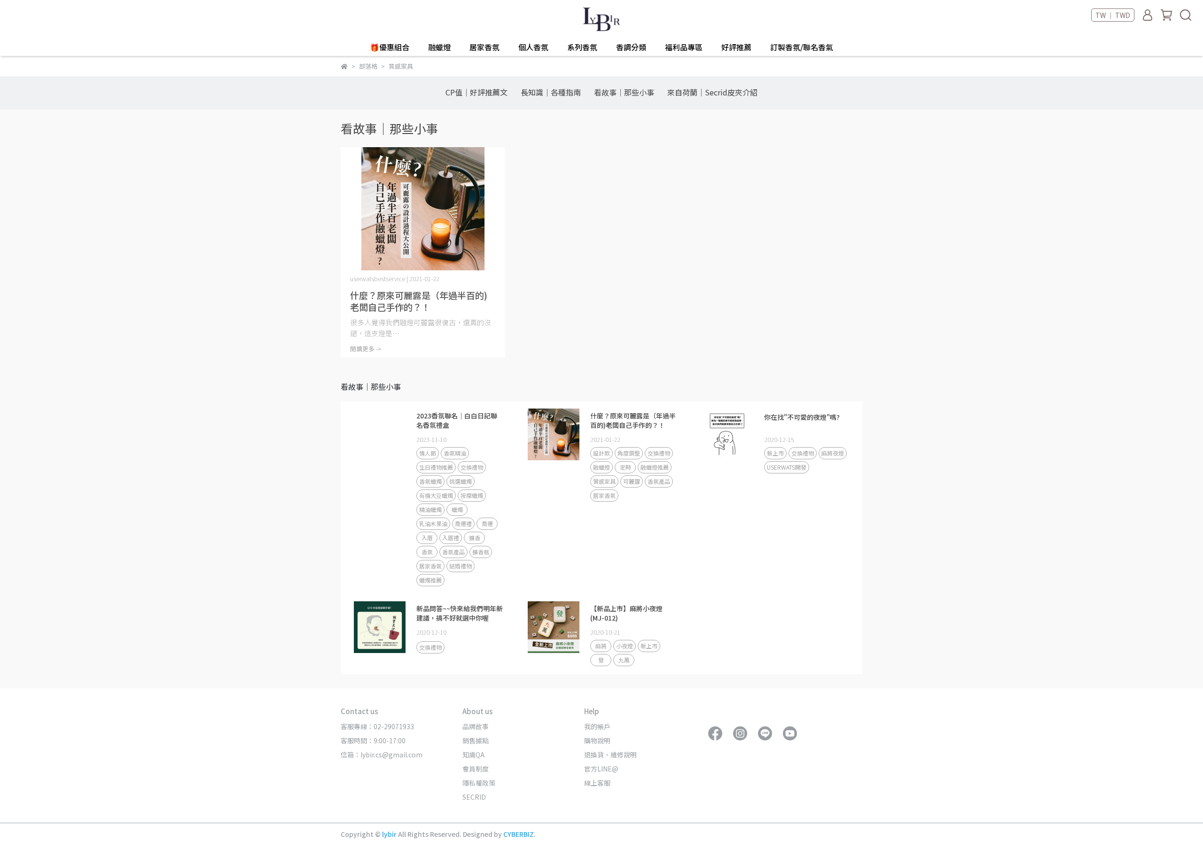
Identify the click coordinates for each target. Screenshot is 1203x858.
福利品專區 (684, 47)
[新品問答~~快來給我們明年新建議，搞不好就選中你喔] (380, 627)
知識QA (473, 754)
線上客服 (597, 782)
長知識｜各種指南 (551, 92)
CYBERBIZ (518, 834)
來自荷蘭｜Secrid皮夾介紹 (712, 92)
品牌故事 (475, 726)
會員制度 (475, 768)
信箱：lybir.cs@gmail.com (381, 754)
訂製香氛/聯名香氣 (801, 47)
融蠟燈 (439, 47)
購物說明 (597, 740)
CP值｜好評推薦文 (476, 92)
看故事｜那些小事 (624, 92)
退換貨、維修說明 (610, 754)
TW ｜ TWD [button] (1112, 15)
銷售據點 (475, 740)
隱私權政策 (478, 782)
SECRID (474, 797)
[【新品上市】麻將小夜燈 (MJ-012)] (554, 627)
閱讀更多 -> (366, 348)
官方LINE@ (601, 768)
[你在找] (727, 434)
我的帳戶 (597, 726)
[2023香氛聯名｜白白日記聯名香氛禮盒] (380, 434)
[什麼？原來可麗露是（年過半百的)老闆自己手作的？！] (423, 209)
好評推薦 (736, 47)
